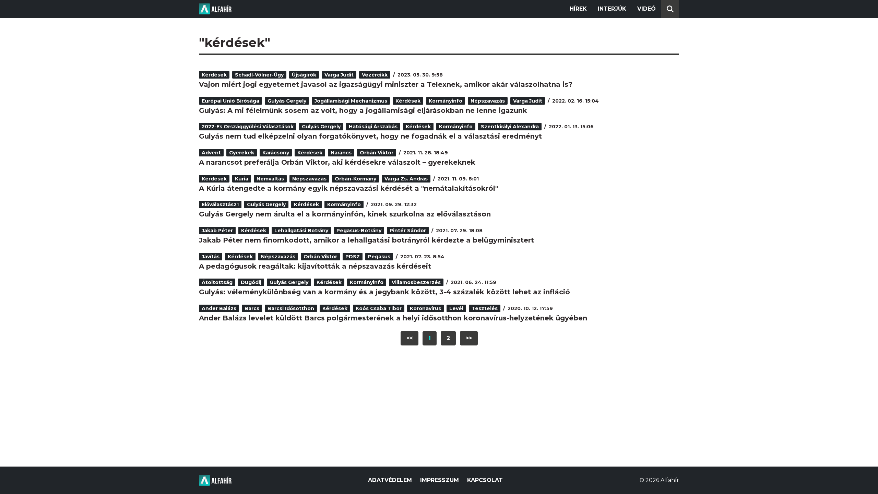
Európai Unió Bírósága (230, 101)
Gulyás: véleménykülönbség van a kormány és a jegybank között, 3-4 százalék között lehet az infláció (384, 292)
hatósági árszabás (373, 127)
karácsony (275, 153)
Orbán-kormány (355, 179)
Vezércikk (375, 75)
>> (469, 338)
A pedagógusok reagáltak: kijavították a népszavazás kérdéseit (315, 266)
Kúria (241, 179)
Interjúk (612, 8)
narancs (341, 153)
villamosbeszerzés (416, 282)
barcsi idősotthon (291, 308)
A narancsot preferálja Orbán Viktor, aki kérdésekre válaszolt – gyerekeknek (337, 162)
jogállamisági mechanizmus (351, 101)
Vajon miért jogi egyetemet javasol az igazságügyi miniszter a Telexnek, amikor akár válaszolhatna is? (385, 84)
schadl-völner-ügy (259, 75)
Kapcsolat (485, 480)
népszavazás (488, 101)
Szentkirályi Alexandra (510, 127)
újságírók (304, 75)
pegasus (379, 257)
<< (409, 338)
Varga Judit (339, 75)
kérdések (214, 75)
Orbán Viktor (376, 153)
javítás (211, 257)
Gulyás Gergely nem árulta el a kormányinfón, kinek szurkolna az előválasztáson (345, 214)
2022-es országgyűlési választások (248, 127)
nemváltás (270, 179)
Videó (646, 8)
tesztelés (485, 308)
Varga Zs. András (406, 179)
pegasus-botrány (358, 230)
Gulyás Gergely (287, 101)
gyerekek (241, 153)
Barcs (252, 308)
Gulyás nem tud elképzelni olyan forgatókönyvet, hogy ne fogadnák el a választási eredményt (370, 136)
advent (211, 153)
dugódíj (251, 282)
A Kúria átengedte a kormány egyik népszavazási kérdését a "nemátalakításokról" (348, 188)
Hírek (578, 8)
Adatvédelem (390, 480)
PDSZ (352, 257)
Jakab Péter (217, 230)
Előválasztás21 (220, 204)
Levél (456, 308)
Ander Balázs (219, 308)
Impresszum (439, 480)
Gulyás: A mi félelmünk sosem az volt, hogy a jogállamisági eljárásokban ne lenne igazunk (363, 110)
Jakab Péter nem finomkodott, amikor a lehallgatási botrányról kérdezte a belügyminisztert (366, 240)
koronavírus (425, 308)
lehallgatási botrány (301, 230)
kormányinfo (445, 101)
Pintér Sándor (408, 230)
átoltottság (217, 282)
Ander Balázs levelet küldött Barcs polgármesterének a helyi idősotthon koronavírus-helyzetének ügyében (393, 318)
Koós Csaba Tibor (379, 308)
